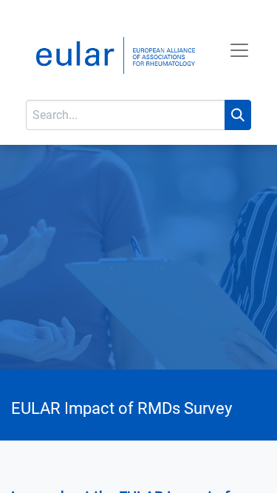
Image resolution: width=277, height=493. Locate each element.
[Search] (238, 115)
